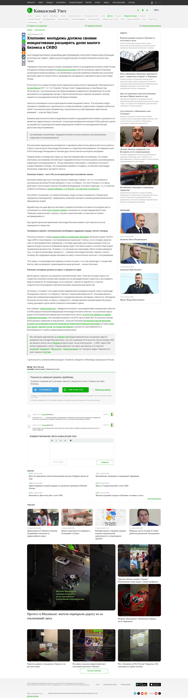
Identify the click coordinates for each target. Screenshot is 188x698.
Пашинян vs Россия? (94, 26)
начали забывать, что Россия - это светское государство (73, 189)
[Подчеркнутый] (61, 440)
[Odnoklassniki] (23, 53)
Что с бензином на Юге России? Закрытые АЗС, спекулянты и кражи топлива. (138, 665)
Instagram (44, 349)
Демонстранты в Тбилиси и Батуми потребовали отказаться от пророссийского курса (42, 533)
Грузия (103, 16)
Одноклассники (70, 349)
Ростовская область (94, 19)
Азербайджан (54, 16)
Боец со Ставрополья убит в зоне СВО (112, 485)
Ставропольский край (133, 19)
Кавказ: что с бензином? (38, 26)
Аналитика (60, 2)
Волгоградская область (91, 16)
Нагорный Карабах (63, 19)
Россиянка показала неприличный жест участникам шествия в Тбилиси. (89, 665)
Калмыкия (142, 16)
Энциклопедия (75, 2)
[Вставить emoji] (70, 440)
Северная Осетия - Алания (110, 19)
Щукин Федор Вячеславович (132, 299)
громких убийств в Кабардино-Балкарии (70, 237)
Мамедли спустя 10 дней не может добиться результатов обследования (144, 532)
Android (60, 337)
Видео (106, 2)
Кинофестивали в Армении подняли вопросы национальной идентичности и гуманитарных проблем (110, 534)
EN (160, 2)
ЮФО (40, 22)
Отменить (105, 462)
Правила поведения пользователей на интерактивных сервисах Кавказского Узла (73, 693)
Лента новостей (40, 30)
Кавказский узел (48, 308)
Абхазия (30, 16)
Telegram (56, 343)
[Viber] (23, 45)
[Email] (23, 60)
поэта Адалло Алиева (57, 210)
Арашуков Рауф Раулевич (131, 269)
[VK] (23, 34)
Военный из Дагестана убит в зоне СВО (46, 495)
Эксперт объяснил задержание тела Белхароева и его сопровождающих (135, 150)
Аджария (38, 16)
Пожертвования (126, 684)
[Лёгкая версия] (152, 3)
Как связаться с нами (110, 684)
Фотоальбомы (119, 2)
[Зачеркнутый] (65, 440)
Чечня (144, 19)
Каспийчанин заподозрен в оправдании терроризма (136, 188)
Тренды (49, 2)
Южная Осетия (152, 19)
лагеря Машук (33, 88)
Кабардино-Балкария (130, 16)
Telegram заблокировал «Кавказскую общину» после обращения (137, 620)
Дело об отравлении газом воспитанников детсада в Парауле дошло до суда (138, 94)
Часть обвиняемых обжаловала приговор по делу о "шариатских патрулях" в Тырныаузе (138, 75)
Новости (30, 2)
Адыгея (45, 16)
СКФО (122, 19)
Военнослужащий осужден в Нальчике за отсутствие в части (137, 39)
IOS (67, 337)
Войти (156, 10)
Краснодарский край (49, 19)
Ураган (44, 414)
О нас (97, 684)
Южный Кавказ (32, 22)
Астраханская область (75, 16)
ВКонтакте (56, 349)
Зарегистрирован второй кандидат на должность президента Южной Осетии (58, 487)
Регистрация (58, 462)
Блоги (97, 2)
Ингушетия (118, 16)
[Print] (23, 64)
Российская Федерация (79, 19)
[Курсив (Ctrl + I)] (56, 440)
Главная (29, 30)
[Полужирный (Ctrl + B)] (52, 440)
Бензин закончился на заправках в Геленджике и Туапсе (75, 532)
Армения (63, 16)
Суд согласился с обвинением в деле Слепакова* (135, 112)
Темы (40, 2)
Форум (88, 2)
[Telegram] (23, 38)
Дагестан (110, 16)
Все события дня (154, 499)
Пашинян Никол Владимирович (133, 239)
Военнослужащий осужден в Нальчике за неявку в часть (119, 495)
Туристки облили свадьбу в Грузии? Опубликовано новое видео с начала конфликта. (138, 580)
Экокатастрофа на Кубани (151, 26)
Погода (131, 2)
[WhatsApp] (23, 42)
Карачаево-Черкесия (34, 19)
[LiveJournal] (23, 57)
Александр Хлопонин (66, 70)
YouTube (47, 352)
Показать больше (94, 671)
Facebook (34, 349)
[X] (23, 49)
